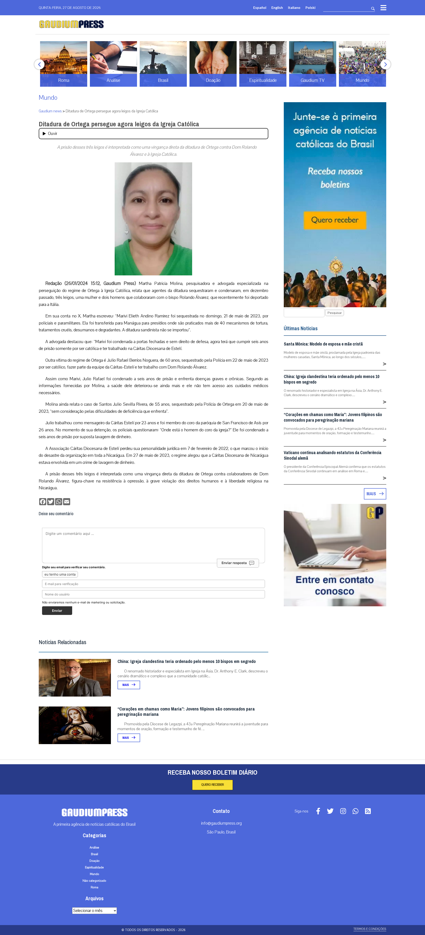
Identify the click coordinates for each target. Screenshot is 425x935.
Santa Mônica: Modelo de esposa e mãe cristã (323, 344)
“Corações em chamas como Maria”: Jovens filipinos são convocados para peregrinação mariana (186, 711)
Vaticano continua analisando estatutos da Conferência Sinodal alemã (332, 455)
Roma (94, 887)
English (277, 7)
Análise (94, 848)
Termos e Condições (370, 929)
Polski (310, 7)
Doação (94, 861)
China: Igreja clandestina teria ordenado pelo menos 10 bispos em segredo (187, 661)
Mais (125, 685)
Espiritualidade (94, 868)
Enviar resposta (234, 563)
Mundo (48, 97)
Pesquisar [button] (335, 313)
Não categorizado (94, 881)
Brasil (94, 854)
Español (259, 7)
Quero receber (212, 785)
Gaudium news (50, 111)
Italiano (294, 7)
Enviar (57, 611)
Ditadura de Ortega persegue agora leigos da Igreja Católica (119, 124)
